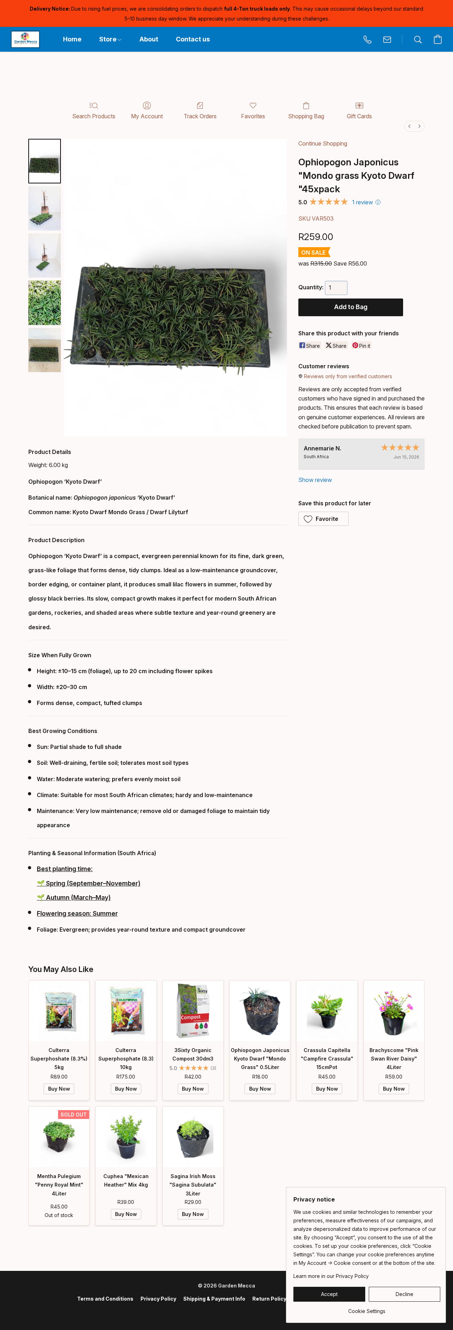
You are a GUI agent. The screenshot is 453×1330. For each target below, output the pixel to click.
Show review (315, 479)
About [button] (148, 39)
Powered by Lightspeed (226, 1311)
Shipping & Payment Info (214, 1299)
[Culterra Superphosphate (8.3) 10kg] (126, 1011)
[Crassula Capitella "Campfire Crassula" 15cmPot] (327, 1011)
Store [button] (108, 39)
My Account (147, 116)
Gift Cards (359, 116)
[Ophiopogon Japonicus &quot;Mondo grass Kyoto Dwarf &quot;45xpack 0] (44, 161)
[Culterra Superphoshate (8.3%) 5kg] (59, 1011)
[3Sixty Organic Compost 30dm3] (193, 1011)
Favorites (253, 116)
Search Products (93, 116)
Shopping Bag (306, 116)
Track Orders (200, 116)
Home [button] (72, 39)
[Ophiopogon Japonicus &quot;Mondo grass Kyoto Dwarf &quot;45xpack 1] (44, 208)
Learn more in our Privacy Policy (331, 1276)
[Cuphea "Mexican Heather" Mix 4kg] (126, 1137)
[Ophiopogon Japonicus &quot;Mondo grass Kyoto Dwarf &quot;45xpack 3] (44, 302)
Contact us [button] (193, 39)
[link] (366, 1308)
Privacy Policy (158, 1299)
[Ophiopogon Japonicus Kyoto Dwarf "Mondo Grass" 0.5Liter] (260, 1011)
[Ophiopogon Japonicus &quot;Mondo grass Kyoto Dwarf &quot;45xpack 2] (44, 255)
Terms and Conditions (105, 1299)
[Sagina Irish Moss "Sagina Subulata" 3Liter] (193, 1137)
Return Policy (269, 1299)
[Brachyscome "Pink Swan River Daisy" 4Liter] (394, 1011)
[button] (25, 39)
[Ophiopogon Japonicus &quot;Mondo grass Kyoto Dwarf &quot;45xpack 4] (44, 350)
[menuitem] (409, 126)
